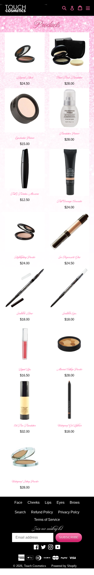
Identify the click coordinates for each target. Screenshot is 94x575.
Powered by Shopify (64, 566)
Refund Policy (42, 512)
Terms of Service (47, 519)
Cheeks (34, 502)
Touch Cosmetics (35, 566)
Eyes (60, 502)
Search (20, 512)
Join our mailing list (47, 529)
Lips (48, 502)
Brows (75, 502)
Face (18, 502)
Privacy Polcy (68, 512)
